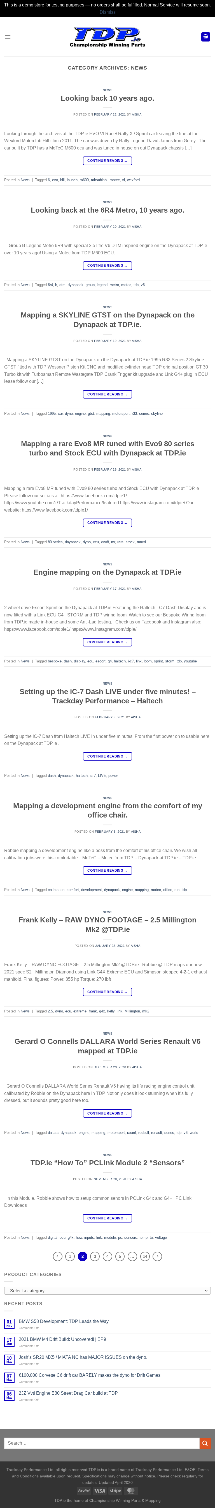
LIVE (102, 775)
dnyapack (73, 542)
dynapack (75, 285)
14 (145, 1256)
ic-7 (93, 775)
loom (148, 661)
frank (93, 1011)
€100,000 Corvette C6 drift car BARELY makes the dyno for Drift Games (89, 1375)
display (79, 661)
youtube (190, 661)
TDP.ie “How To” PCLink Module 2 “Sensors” (108, 1163)
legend (102, 285)
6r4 (50, 285)
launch (72, 180)
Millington (132, 1011)
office (167, 890)
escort (100, 661)
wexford (133, 180)
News (107, 90)
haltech (120, 661)
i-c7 (131, 661)
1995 (52, 413)
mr (113, 542)
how (79, 1237)
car (60, 413)
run (176, 890)
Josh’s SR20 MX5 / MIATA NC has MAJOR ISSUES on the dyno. (83, 1357)
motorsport (121, 413)
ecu (96, 542)
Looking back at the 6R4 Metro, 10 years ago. (107, 210)
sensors (130, 1237)
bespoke (55, 661)
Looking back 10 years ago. (107, 98)
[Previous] (57, 1256)
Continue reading (107, 161)
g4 (110, 661)
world (194, 1133)
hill (62, 180)
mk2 (145, 1011)
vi (123, 180)
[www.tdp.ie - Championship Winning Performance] (107, 37)
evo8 (105, 542)
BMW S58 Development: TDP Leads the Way (64, 1321)
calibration (56, 890)
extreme (80, 1011)
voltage (161, 1237)
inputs (89, 1237)
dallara (53, 1133)
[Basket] (205, 37)
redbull (143, 1133)
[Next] (157, 1256)
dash (68, 661)
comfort (73, 890)
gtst (91, 413)
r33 (134, 413)
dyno (69, 413)
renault (156, 1133)
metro (114, 285)
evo (55, 180)
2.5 (50, 1011)
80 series (55, 542)
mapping (103, 413)
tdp (136, 285)
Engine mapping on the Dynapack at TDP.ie (107, 572)
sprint (158, 661)
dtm (62, 285)
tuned (141, 542)
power (113, 775)
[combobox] (107, 1291)
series (144, 413)
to (151, 1237)
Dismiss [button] (108, 12)
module (110, 1237)
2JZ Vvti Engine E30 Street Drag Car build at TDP (68, 1393)
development (91, 890)
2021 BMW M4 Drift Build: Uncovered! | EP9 (62, 1339)
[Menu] (7, 37)
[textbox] (106, 1291)
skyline (157, 413)
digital (52, 1237)
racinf (131, 1133)
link (139, 661)
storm (169, 661)
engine (80, 413)
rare (120, 542)
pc (120, 1237)
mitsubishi (99, 180)
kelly (110, 1011)
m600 (84, 180)
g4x (102, 1011)
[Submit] (205, 1443)
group (90, 285)
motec (115, 180)
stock (130, 542)
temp (143, 1237)
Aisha (137, 114)
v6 (143, 285)
